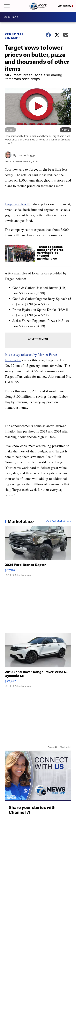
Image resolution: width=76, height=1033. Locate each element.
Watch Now (65, 6)
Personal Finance (14, 36)
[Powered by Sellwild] (65, 747)
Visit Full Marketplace (58, 521)
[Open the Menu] (6, 6)
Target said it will (17, 204)
